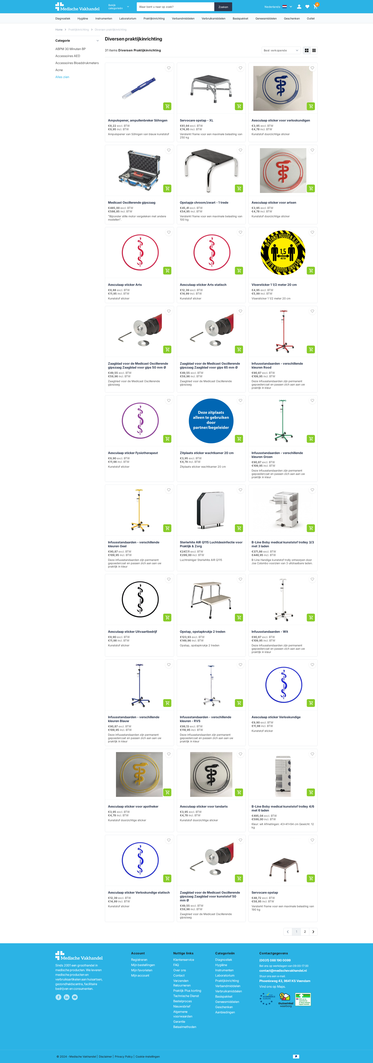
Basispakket (240, 18)
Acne (59, 70)
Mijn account (140, 975)
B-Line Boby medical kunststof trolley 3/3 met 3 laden (283, 544)
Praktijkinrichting (154, 18)
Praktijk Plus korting (187, 991)
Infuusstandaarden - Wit (270, 632)
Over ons (179, 970)
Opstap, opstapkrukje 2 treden (202, 632)
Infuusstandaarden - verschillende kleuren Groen (277, 455)
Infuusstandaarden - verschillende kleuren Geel (133, 544)
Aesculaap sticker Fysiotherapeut (133, 453)
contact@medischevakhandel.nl (283, 970)
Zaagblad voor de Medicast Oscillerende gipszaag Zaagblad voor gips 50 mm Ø (138, 365)
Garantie (179, 1021)
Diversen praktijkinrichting (111, 29)
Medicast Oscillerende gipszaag (131, 202)
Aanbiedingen (225, 1012)
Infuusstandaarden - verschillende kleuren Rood (277, 365)
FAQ (176, 965)
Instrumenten (103, 18)
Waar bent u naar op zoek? (156, 6)
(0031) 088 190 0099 (274, 960)
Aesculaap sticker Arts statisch (203, 285)
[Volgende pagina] (313, 932)
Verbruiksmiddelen (213, 18)
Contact (179, 975)
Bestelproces (182, 1001)
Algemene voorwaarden (182, 1014)
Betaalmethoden (184, 1027)
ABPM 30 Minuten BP (70, 49)
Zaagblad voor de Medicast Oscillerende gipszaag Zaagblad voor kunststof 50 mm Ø (210, 896)
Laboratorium (127, 18)
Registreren (139, 960)
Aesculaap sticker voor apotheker (133, 806)
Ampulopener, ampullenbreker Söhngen (137, 120)
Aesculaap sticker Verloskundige (276, 717)
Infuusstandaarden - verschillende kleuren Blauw (133, 719)
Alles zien (62, 77)
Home (59, 29)
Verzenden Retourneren (182, 983)
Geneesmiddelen (266, 18)
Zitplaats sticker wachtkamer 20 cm (207, 453)
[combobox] (175, 6)
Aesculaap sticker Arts (125, 285)
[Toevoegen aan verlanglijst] (168, 67)
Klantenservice (183, 960)
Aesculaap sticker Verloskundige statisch (139, 892)
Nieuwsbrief (181, 1006)
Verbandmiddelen (183, 18)
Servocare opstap (265, 892)
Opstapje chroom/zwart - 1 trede (204, 202)
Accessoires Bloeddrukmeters (77, 63)
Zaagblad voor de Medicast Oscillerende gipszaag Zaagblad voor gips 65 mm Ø (210, 365)
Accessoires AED (67, 56)
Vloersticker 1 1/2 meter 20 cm (274, 285)
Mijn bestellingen (143, 965)
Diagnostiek (62, 18)
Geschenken (224, 1007)
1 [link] (296, 932)
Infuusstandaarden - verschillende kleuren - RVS (205, 719)
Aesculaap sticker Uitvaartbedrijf (132, 632)
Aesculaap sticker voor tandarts (204, 806)
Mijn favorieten (141, 970)
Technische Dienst (186, 996)
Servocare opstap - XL (196, 120)
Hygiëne (83, 18)
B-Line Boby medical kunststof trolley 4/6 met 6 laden (283, 808)
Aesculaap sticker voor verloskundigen (281, 120)
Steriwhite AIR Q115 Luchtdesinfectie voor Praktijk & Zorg (211, 544)
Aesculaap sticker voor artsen (274, 202)
